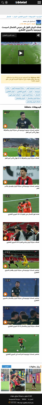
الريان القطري (10, 91)
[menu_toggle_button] (39, 2)
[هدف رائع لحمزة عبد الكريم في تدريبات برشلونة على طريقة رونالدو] (33, 380)
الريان (30, 91)
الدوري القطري (21, 91)
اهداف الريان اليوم (14, 95)
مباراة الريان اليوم (28, 95)
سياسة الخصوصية (14, 399)
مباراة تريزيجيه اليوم (18, 88)
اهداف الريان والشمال (33, 102)
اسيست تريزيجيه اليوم (33, 88)
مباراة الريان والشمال (34, 98)
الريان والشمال (20, 98)
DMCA (24, 399)
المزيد (6, 366)
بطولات (12, 396)
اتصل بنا (30, 399)
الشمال (38, 95)
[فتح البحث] (2, 2)
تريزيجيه (37, 91)
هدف (7, 88)
